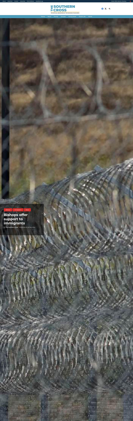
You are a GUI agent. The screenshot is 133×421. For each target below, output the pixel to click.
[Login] (130, 1)
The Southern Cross (12, 227)
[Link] (66, 9)
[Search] (109, 8)
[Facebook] (102, 9)
